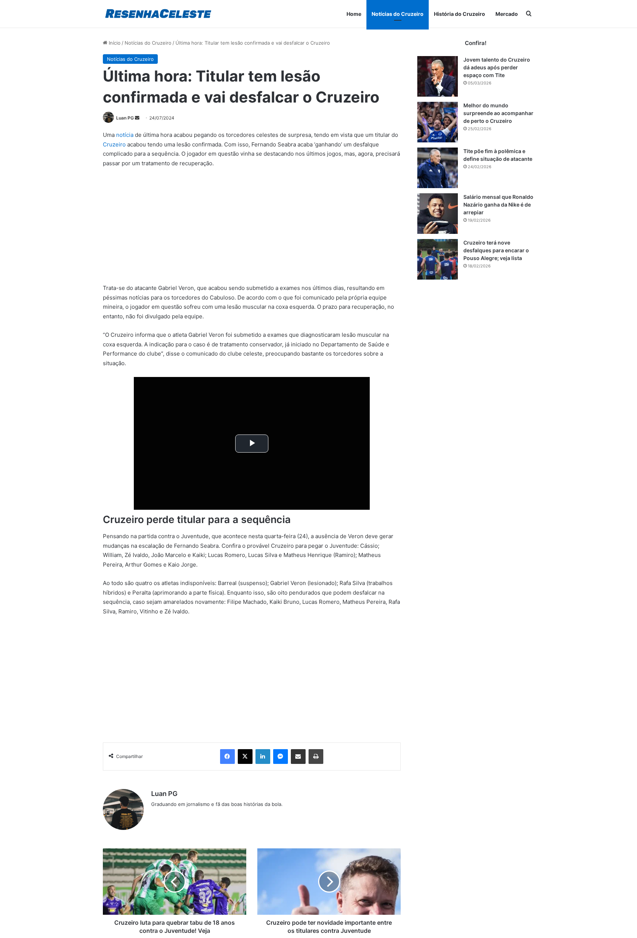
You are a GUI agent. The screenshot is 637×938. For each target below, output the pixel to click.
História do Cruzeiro (459, 14)
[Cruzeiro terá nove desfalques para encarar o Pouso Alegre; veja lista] (437, 259)
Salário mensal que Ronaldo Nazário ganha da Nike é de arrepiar (498, 204)
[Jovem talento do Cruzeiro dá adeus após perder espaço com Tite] (437, 76)
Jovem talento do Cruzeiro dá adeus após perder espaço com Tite (496, 67)
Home (354, 14)
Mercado (506, 14)
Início (114, 43)
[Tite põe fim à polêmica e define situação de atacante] (437, 168)
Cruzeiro (114, 144)
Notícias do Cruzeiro (398, 14)
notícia (124, 134)
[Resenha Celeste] (158, 13)
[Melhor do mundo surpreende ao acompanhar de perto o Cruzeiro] (437, 122)
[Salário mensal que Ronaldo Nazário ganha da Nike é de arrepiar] (437, 213)
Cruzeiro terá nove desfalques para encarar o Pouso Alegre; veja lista (496, 250)
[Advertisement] (252, 228)
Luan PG (125, 118)
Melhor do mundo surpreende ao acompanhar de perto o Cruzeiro (498, 113)
